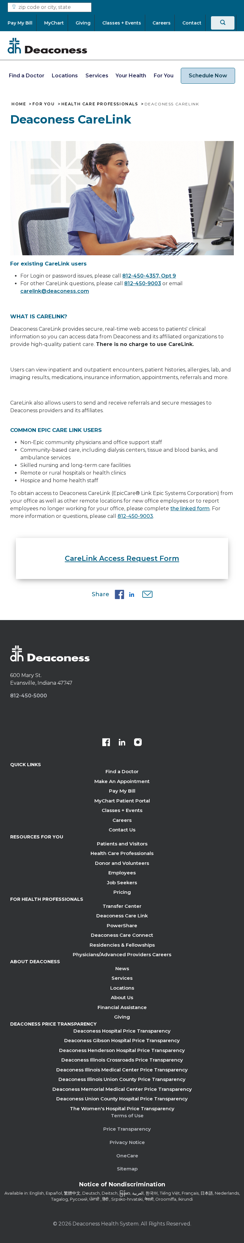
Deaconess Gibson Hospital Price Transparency (122, 1040)
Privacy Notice (127, 1142)
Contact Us (122, 830)
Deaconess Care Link (122, 916)
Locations (65, 76)
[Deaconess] (47, 45)
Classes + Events (122, 810)
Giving (122, 1017)
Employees (122, 873)
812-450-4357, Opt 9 (149, 276)
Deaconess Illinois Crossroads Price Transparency (122, 1060)
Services (96, 76)
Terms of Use (127, 1115)
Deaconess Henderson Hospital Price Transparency (122, 1050)
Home (18, 104)
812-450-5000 (28, 696)
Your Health (131, 76)
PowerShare (122, 925)
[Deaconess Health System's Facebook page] (106, 743)
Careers (122, 820)
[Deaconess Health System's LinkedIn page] (122, 743)
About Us (122, 997)
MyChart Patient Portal (122, 801)
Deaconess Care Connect (122, 935)
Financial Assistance (122, 1007)
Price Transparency (127, 1129)
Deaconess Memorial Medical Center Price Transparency (122, 1089)
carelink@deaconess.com (54, 291)
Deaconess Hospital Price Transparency (122, 1031)
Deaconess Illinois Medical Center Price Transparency (122, 1070)
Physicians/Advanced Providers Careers (122, 954)
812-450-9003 (142, 283)
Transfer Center (122, 906)
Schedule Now (208, 76)
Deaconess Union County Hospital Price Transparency (122, 1099)
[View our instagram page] (137, 743)
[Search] (223, 23)
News (122, 968)
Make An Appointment (122, 781)
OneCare (127, 1156)
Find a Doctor (26, 76)
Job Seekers (122, 882)
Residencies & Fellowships (122, 945)
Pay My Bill (122, 791)
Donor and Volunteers (122, 863)
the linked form (190, 508)
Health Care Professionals (99, 104)
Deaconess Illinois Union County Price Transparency (122, 1079)
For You (163, 76)
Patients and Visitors (122, 844)
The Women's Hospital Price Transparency (122, 1108)
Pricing (122, 892)
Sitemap (127, 1169)
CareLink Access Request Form (122, 558)
